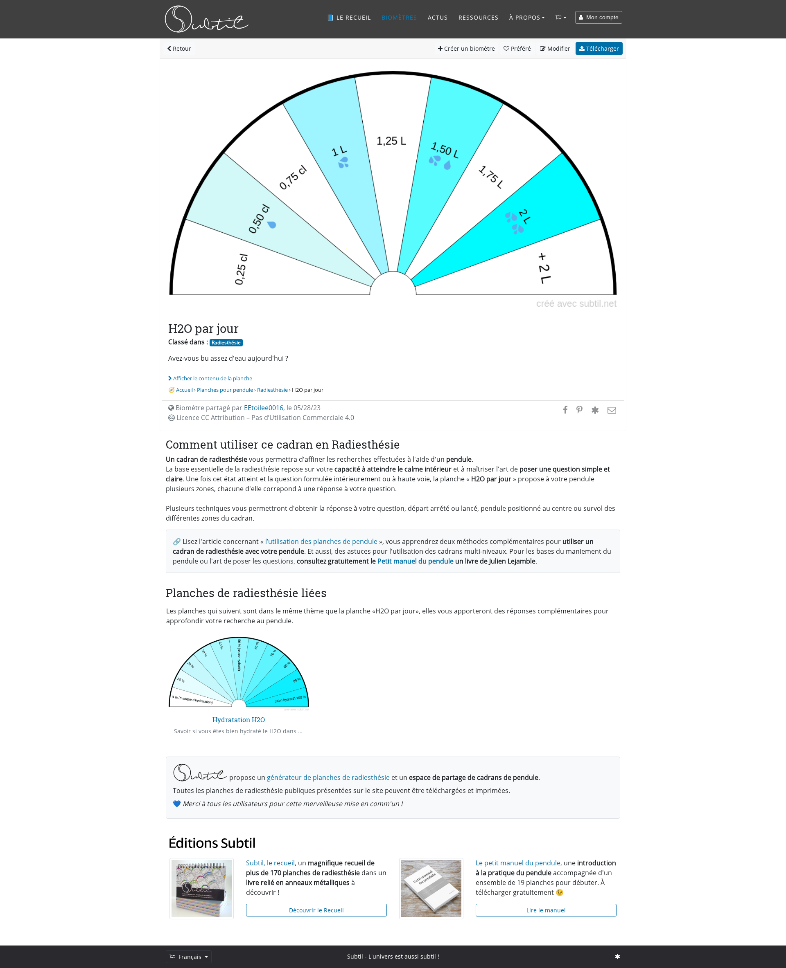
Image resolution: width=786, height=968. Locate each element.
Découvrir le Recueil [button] (316, 910)
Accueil (184, 389)
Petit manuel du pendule (415, 561)
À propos (524, 17)
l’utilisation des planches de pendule (321, 541)
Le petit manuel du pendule (518, 862)
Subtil (355, 956)
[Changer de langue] (561, 17)
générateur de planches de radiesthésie (328, 777)
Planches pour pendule (225, 389)
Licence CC (264, 417)
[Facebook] (565, 409)
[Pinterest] (579, 409)
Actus (438, 17)
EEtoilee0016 (263, 407)
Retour (181, 48)
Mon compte (601, 17)
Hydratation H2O (238, 719)
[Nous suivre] (617, 956)
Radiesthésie (226, 342)
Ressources (478, 17)
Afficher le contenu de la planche (212, 378)
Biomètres (399, 17)
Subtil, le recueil (270, 862)
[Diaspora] (595, 409)
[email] (611, 409)
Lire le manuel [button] (546, 910)
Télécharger (602, 48)
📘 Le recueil (349, 17)
